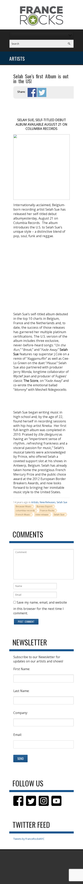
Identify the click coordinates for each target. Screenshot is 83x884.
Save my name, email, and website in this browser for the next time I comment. (40, 607)
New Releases (47, 502)
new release (41, 514)
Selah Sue (62, 502)
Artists (34, 502)
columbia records (25, 510)
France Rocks (47, 510)
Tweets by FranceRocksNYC (29, 839)
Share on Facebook (32, 92)
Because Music (23, 506)
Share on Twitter (41, 92)
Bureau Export (44, 506)
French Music (23, 514)
